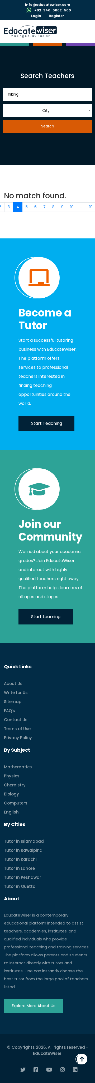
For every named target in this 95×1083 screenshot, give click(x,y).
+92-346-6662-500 (52, 10)
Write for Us (16, 692)
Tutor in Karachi (20, 859)
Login (36, 15)
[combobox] (47, 110)
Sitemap (12, 701)
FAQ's (9, 710)
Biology (11, 794)
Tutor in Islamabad (24, 841)
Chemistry (15, 785)
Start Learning (45, 617)
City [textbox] (46, 110)
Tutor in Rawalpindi (24, 850)
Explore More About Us (33, 1005)
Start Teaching (46, 423)
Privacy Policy (18, 737)
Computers (15, 803)
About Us (13, 683)
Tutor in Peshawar (22, 877)
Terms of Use (17, 728)
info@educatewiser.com (47, 4)
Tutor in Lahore (19, 868)
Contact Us (15, 719)
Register (56, 15)
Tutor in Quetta (20, 886)
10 (72, 206)
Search (47, 126)
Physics (12, 776)
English (11, 812)
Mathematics (18, 767)
